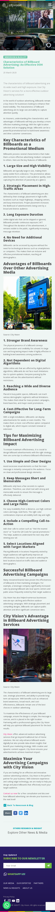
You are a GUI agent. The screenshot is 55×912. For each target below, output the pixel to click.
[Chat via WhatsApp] (7, 905)
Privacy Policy (9, 896)
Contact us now (10, 793)
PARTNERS (38, 883)
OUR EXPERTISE (24, 883)
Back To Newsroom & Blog (20, 805)
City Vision (7, 734)
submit (48, 865)
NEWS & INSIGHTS (11, 888)
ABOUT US (27, 888)
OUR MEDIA (8, 883)
